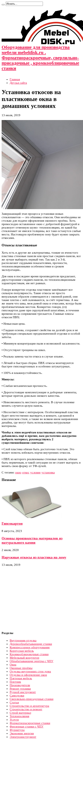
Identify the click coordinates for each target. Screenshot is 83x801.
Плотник (15, 681)
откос (25, 472)
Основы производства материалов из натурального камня (32, 540)
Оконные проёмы (21, 668)
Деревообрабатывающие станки (31, 644)
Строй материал (20, 712)
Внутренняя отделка (23, 640)
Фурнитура (17, 730)
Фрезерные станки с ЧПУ (27, 726)
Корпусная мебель (22, 650)
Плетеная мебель (21, 678)
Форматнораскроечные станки (30, 723)
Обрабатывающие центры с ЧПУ (31, 661)
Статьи (14, 702)
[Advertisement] (35, 599)
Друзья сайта (18, 82)
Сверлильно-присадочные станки (31, 699)
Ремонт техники (20, 688)
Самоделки (17, 695)
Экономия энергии (22, 733)
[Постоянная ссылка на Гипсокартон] (32, 517)
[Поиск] (3, 4)
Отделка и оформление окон (28, 675)
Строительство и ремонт (26, 709)
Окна (13, 664)
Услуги (14, 719)
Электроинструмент (23, 736)
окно (18, 472)
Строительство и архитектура (29, 705)
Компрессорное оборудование (30, 647)
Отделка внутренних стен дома (30, 671)
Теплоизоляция (19, 716)
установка (48, 472)
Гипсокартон (12, 523)
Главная (15, 79)
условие (35, 472)
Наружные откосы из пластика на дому (34, 557)
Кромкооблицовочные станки (29, 654)
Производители (20, 685)
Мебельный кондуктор (24, 657)
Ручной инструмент (23, 692)
